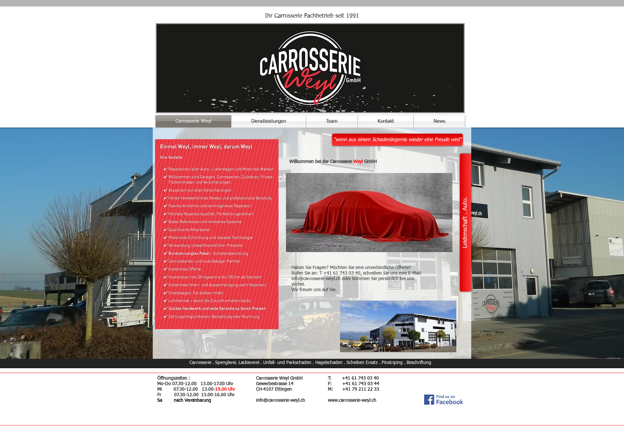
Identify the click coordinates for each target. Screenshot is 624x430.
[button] (397, 140)
